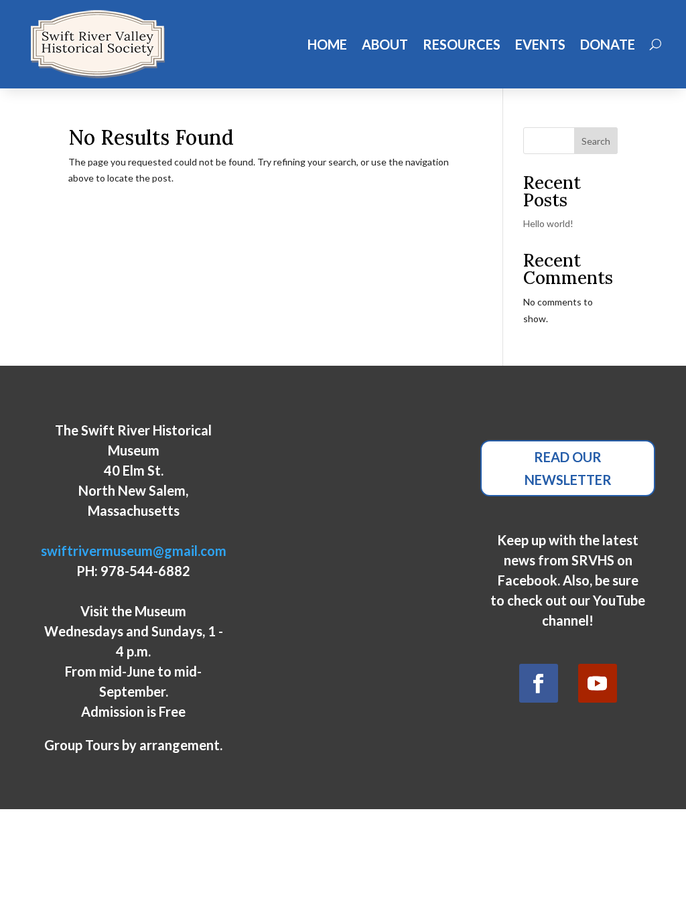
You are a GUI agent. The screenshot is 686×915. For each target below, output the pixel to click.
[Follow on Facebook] (538, 683)
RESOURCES (461, 44)
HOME (327, 44)
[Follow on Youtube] (597, 683)
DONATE (607, 44)
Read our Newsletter (568, 468)
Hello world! (548, 223)
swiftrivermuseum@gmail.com (133, 551)
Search (595, 141)
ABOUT (385, 44)
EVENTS (540, 44)
